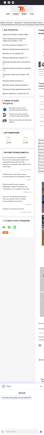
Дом (8, 14)
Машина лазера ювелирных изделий (17, 68)
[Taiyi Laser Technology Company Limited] (22, 9)
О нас (32, 14)
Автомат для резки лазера (13, 45)
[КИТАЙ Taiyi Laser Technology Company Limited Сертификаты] (8, 140)
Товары (16, 14)
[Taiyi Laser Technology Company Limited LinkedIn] (9, 2)
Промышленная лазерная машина (16, 89)
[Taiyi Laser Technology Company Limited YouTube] (13, 2)
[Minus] (41, 386)
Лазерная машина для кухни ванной (16, 62)
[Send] (41, 431)
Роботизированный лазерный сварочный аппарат (14, 40)
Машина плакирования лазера (14, 49)
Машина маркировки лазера (13, 58)
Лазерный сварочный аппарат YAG (16, 75)
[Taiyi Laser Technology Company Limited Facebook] (5, 2)
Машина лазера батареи (12, 81)
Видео (24, 14)
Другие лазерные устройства (14, 93)
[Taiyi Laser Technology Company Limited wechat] (16, 227)
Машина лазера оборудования (14, 85)
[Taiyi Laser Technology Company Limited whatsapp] (10, 227)
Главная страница (6, 22)
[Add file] (2, 431)
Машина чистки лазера (11, 53)
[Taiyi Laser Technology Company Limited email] (5, 227)
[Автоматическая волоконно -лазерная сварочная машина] (4, 115)
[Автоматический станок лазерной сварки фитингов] (4, 109)
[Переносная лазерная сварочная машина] (4, 121)
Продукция (18, 22)
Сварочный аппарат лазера (32, 22)
